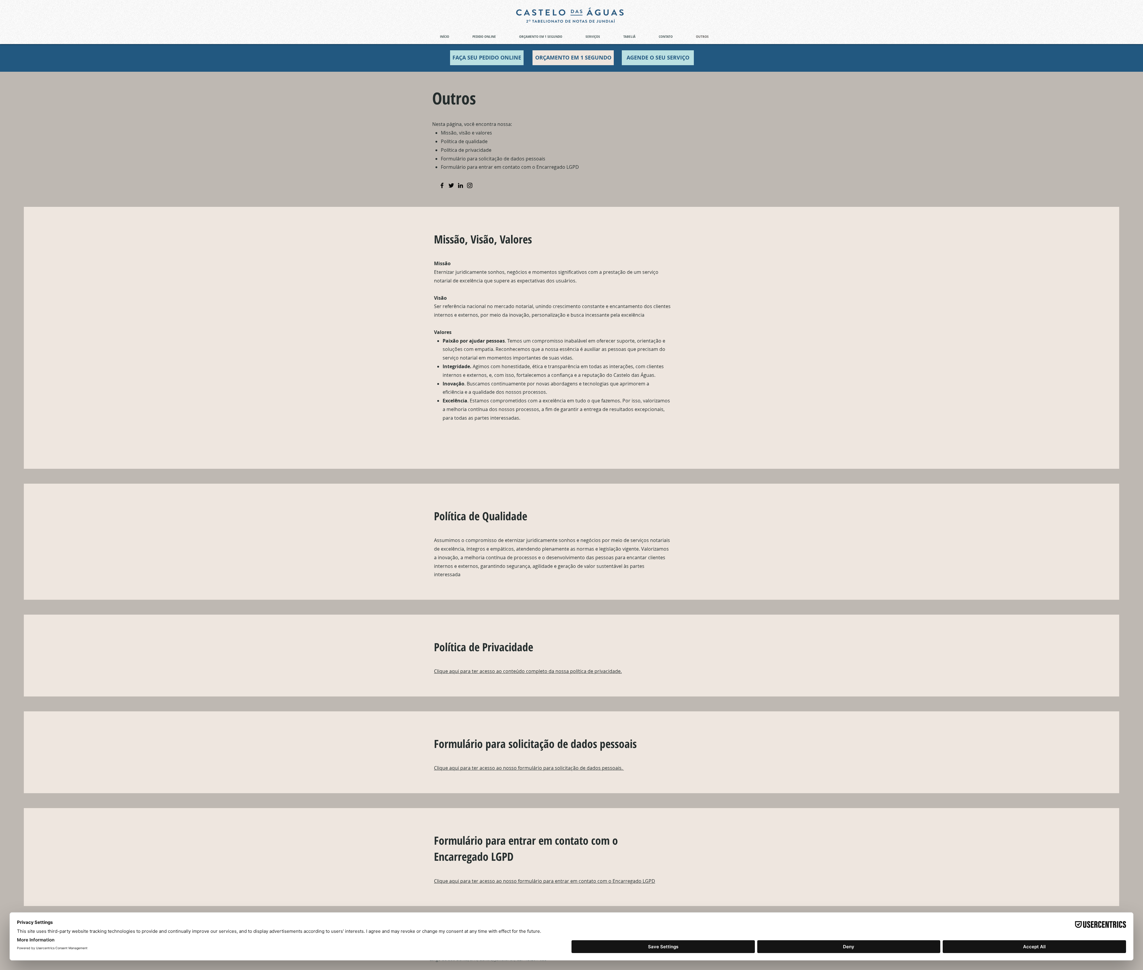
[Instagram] (469, 185)
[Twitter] (451, 185)
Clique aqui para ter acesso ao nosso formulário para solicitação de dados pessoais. (529, 768)
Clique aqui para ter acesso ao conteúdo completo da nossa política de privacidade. (528, 671)
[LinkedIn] (460, 185)
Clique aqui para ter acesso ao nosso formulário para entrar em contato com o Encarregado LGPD (544, 881)
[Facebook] (442, 185)
